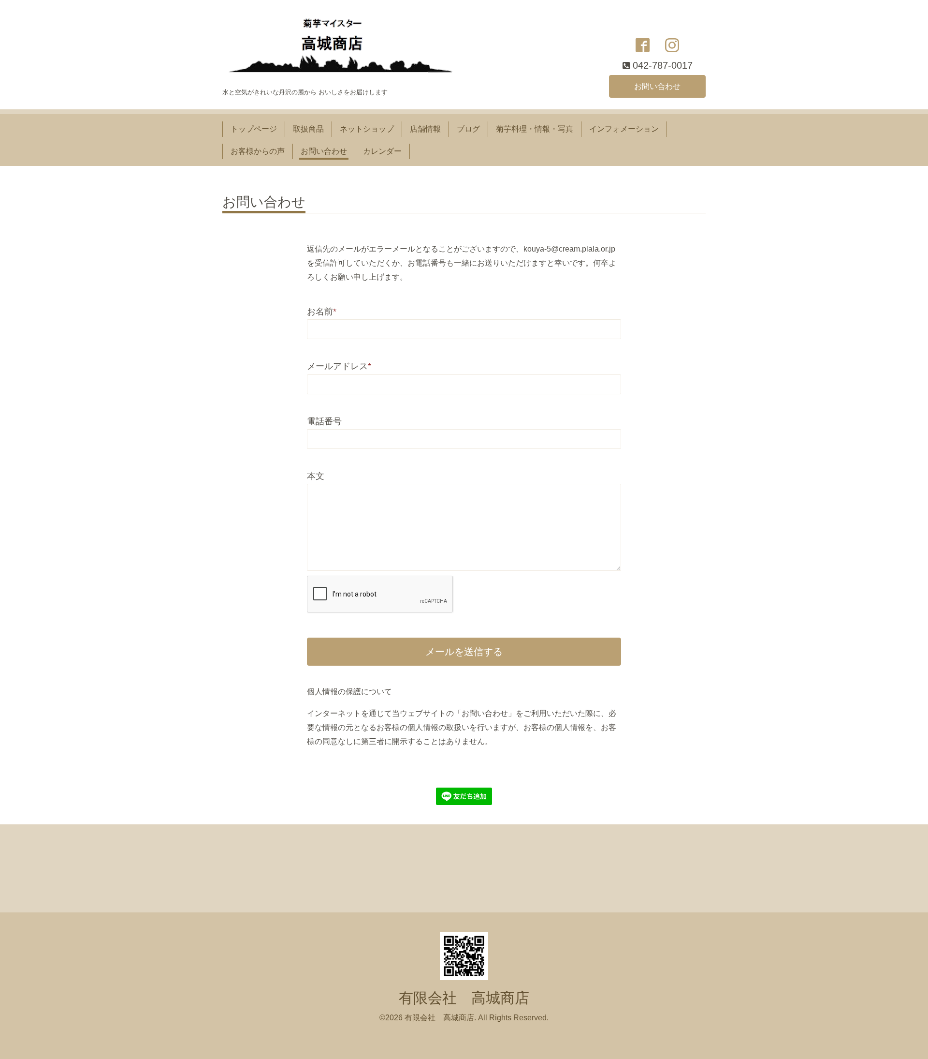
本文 (315, 476)
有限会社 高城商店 (464, 998)
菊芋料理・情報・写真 (534, 129)
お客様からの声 (258, 151)
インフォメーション (624, 129)
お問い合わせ (657, 86)
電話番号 (324, 421)
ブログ (468, 129)
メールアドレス (339, 366)
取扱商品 (308, 129)
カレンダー (382, 151)
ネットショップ (367, 129)
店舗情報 (425, 129)
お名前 (321, 311)
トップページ (254, 129)
